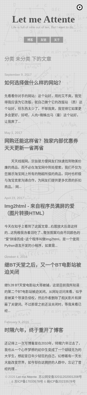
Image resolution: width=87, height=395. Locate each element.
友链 (43, 39)
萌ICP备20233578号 (61, 381)
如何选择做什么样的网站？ (33, 83)
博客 (30, 39)
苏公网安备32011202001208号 (60, 377)
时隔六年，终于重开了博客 (33, 330)
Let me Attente (43, 19)
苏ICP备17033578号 (28, 381)
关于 (57, 39)
